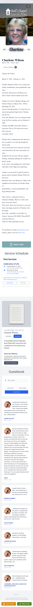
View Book (8, 336)
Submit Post (16, 392)
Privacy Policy (12, 599)
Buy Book (17, 336)
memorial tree (22, 230)
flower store (21, 232)
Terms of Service (21, 599)
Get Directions (9, 283)
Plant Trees (23, 283)
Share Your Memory (11, 363)
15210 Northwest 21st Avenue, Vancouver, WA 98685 (15, 272)
